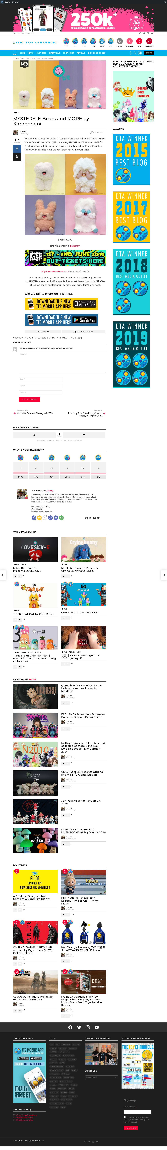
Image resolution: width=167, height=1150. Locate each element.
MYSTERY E (68, 338)
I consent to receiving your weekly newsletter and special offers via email (136, 1119)
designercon (65, 1052)
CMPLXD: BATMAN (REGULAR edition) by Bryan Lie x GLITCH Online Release (33, 950)
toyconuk (55, 1100)
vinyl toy (55, 1107)
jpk (68, 1070)
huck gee (70, 1066)
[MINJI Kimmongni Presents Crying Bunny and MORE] (83, 549)
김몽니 (79, 338)
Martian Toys (56, 1078)
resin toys (62, 1089)
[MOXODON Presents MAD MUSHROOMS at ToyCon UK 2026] (35, 840)
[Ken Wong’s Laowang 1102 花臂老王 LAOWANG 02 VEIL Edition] (83, 932)
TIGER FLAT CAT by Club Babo (33, 614)
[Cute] (16, 627)
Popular (129, 46)
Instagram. (75, 246)
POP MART (64, 1085)
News (30, 53)
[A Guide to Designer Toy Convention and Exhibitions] (35, 881)
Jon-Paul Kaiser (57, 1070)
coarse (54, 1048)
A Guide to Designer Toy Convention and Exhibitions (31, 897)
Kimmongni (54, 338)
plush (54, 1085)
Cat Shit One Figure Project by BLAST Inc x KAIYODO (33, 998)
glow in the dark (57, 1066)
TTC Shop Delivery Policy (23, 1118)
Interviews (54, 53)
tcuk (64, 1096)
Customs (41, 53)
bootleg (76, 1044)
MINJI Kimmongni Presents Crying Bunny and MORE (79, 569)
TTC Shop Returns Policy (23, 1120)
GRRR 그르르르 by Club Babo (79, 612)
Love (66, 46)
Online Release (66, 1081)
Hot (139, 46)
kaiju (75, 1070)
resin (53, 1089)
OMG (84, 46)
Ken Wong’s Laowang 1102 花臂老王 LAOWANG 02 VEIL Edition (83, 949)
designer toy (56, 1055)
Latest (120, 46)
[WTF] (64, 584)
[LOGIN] (140, 53)
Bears (17, 338)
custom (63, 1048)
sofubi (64, 1092)
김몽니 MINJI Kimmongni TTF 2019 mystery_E (80, 657)
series (72, 1089)
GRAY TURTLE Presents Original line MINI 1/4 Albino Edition (82, 773)
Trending (149, 46)
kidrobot (66, 1074)
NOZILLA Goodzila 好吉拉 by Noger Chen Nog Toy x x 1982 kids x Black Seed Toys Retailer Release (81, 1001)
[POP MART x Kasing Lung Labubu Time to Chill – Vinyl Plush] (83, 882)
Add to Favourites (85, 331)
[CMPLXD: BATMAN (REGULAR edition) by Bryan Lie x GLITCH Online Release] (35, 932)
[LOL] (70, 584)
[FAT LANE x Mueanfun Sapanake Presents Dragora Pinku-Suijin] (35, 725)
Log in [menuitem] (7, 2)
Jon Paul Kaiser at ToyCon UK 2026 (80, 802)
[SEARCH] (135, 53)
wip (63, 1107)
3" (52, 1044)
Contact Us (30, 33)
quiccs (74, 1085)
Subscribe (130, 1128)
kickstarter (55, 1074)
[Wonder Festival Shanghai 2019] (3, 575)
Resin (23, 564)
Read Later (44, 331)
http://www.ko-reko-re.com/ (55, 271)
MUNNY (54, 1081)
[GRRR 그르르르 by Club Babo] (83, 594)
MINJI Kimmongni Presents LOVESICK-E (27, 569)
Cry (110, 46)
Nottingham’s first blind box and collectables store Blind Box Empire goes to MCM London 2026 (83, 747)
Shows (38, 652)
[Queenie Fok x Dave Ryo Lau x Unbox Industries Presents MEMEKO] (35, 696)
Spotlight (68, 53)
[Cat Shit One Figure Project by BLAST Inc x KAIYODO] (35, 982)
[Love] (16, 584)
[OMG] (22, 922)
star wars (55, 1096)
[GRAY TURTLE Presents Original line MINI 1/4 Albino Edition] (35, 783)
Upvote (34, 435)
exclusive (73, 1059)
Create (149, 53)
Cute (93, 46)
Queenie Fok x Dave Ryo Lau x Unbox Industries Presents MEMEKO (81, 688)
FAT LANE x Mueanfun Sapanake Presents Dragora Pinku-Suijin (83, 716)
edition (63, 1059)
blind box (66, 1044)
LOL (75, 46)
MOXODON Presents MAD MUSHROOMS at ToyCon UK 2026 (83, 831)
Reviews (81, 53)
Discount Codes (18, 33)
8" (58, 1044)
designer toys (69, 1055)
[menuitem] (2, 2)
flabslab (54, 1063)
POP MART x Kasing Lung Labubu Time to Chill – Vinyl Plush (80, 900)
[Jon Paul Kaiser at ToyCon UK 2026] (35, 811)
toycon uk (73, 1096)
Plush (23, 652)
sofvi (72, 1092)
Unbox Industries (57, 1103)
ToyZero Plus (67, 1100)
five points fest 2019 (34, 338)
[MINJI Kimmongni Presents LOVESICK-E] (35, 549)
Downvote (84, 435)
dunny (54, 1059)
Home (22, 53)
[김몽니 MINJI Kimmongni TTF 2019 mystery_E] (83, 637)
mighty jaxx (69, 1078)
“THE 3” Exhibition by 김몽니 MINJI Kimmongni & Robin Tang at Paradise (34, 658)
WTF (102, 46)
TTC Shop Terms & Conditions (25, 1115)
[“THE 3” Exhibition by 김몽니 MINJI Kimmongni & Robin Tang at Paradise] (35, 638)
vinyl (69, 1103)
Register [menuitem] (15, 2)
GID (62, 1063)
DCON (54, 1052)
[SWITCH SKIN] (131, 53)
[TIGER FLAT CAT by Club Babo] (35, 595)
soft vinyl (55, 1092)
